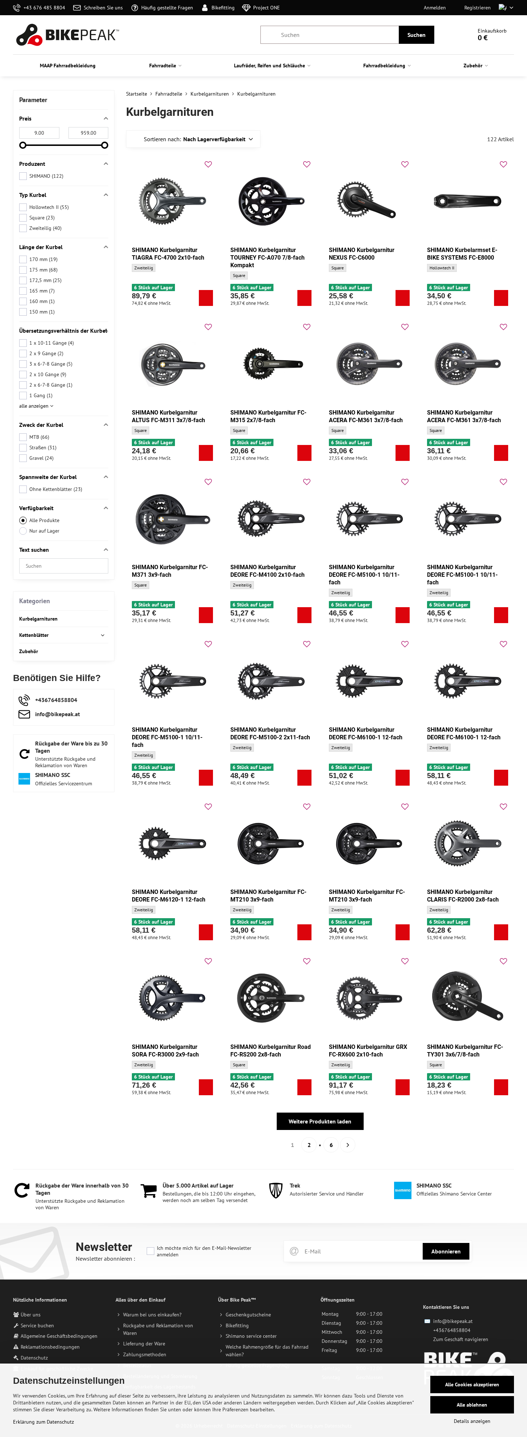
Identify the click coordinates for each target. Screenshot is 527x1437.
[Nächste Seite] (347, 1144)
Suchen (416, 34)
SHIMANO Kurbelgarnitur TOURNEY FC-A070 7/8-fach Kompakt (267, 258)
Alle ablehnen (472, 1405)
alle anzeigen (34, 406)
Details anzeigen (472, 1421)
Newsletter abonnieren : (105, 1258)
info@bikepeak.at (453, 1321)
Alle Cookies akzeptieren (472, 1384)
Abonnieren (446, 1251)
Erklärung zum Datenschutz (43, 1422)
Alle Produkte (44, 520)
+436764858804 (451, 1330)
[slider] (22, 145)
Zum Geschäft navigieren (460, 1339)
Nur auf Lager (44, 531)
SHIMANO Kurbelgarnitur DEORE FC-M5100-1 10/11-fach (364, 575)
